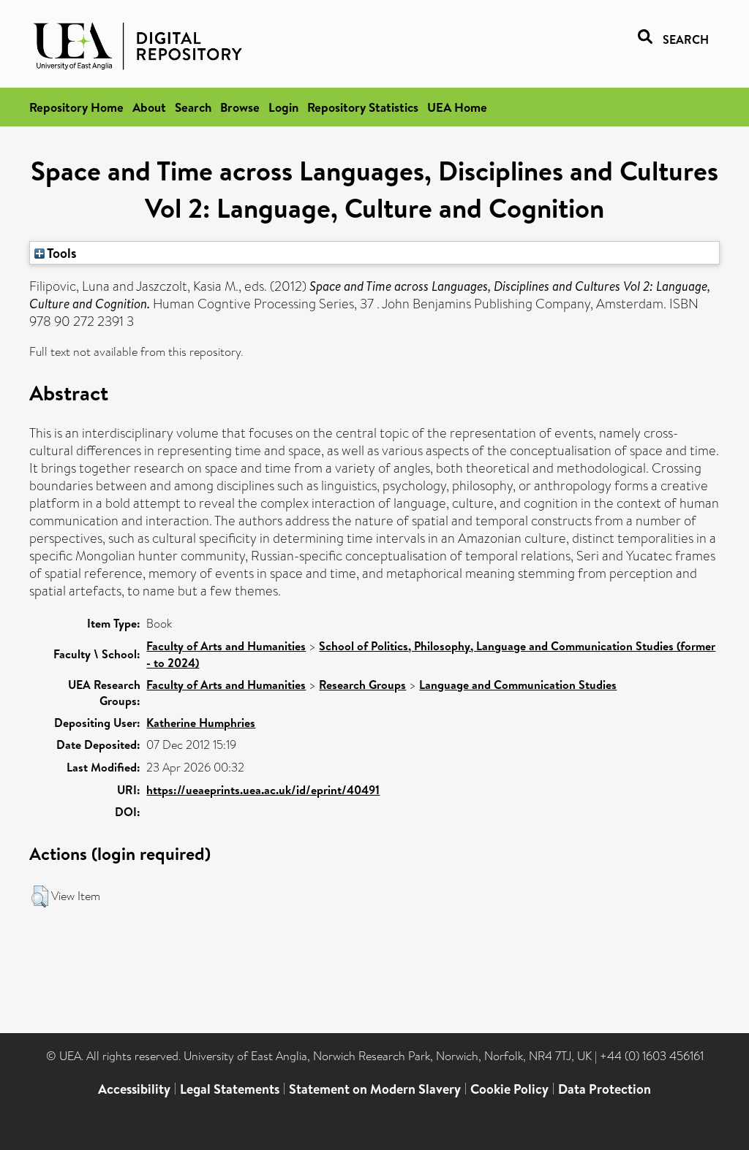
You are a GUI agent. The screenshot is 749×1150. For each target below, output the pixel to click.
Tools (61, 252)
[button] (39, 896)
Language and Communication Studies (518, 685)
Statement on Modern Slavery (375, 1089)
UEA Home (457, 107)
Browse (240, 107)
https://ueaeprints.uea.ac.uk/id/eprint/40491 (263, 790)
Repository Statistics (362, 107)
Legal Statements (229, 1089)
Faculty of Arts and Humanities (226, 646)
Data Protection (604, 1089)
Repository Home (76, 107)
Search (193, 107)
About (149, 107)
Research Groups (362, 685)
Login (283, 107)
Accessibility (134, 1089)
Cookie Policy (509, 1089)
